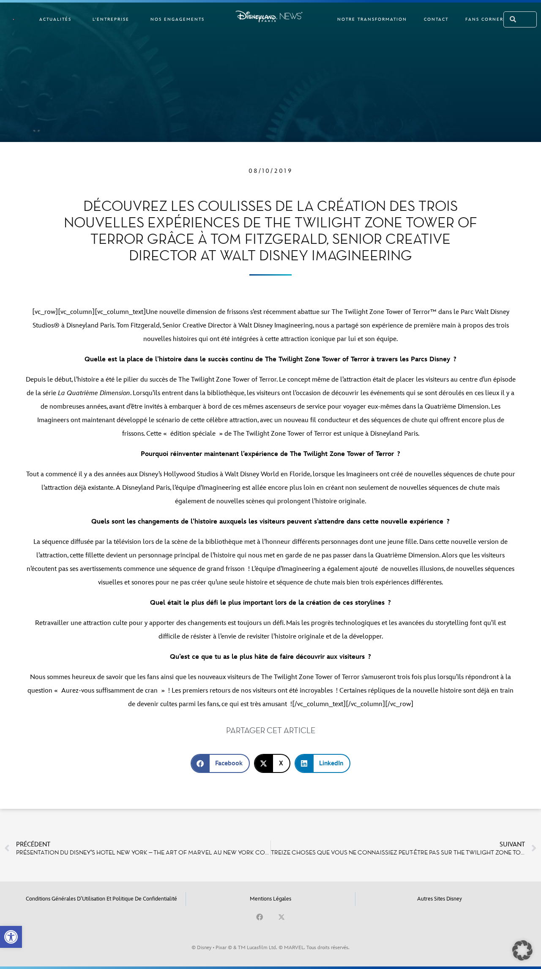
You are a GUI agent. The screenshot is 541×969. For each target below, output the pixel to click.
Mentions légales (270, 898)
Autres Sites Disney (439, 898)
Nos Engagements (177, 19)
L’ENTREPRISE (111, 19)
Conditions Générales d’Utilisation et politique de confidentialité (101, 898)
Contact (436, 19)
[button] (11, 937)
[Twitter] (281, 917)
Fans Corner (484, 19)
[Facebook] (259, 917)
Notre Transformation (372, 19)
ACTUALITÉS (55, 19)
